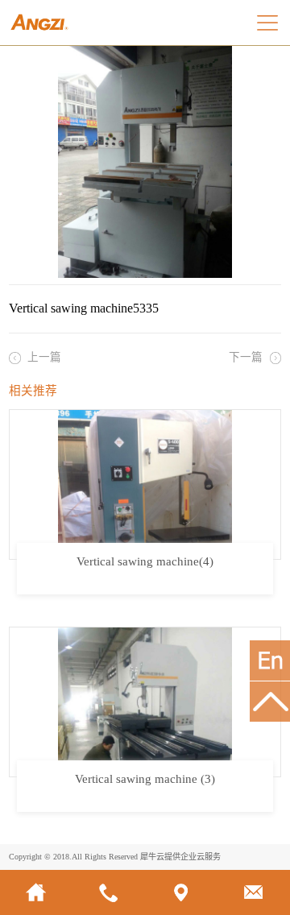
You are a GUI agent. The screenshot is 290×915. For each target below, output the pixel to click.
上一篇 (44, 357)
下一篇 (246, 357)
